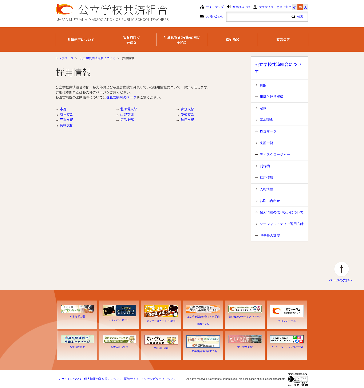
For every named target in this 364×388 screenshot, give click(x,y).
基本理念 (266, 120)
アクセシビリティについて (158, 378)
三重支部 (66, 120)
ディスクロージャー (275, 154)
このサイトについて (69, 378)
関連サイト (131, 378)
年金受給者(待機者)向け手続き (182, 39)
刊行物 (265, 166)
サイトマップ (215, 7)
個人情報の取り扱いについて (282, 212)
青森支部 (187, 109)
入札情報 (266, 189)
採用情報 (266, 177)
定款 (263, 108)
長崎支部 (66, 125)
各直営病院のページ (121, 97)
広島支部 (127, 120)
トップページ (64, 58)
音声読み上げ (241, 7)
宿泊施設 (232, 39)
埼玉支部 (66, 114)
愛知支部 (187, 114)
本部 (63, 109)
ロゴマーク (268, 131)
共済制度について (80, 39)
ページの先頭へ (341, 280)
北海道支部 (128, 109)
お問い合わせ (215, 16)
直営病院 (283, 39)
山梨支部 (127, 114)
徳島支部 (187, 120)
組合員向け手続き (131, 39)
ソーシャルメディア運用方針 (282, 224)
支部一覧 (266, 143)
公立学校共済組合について (97, 58)
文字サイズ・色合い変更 (275, 7)
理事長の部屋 (270, 235)
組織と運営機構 (271, 96)
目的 (263, 85)
